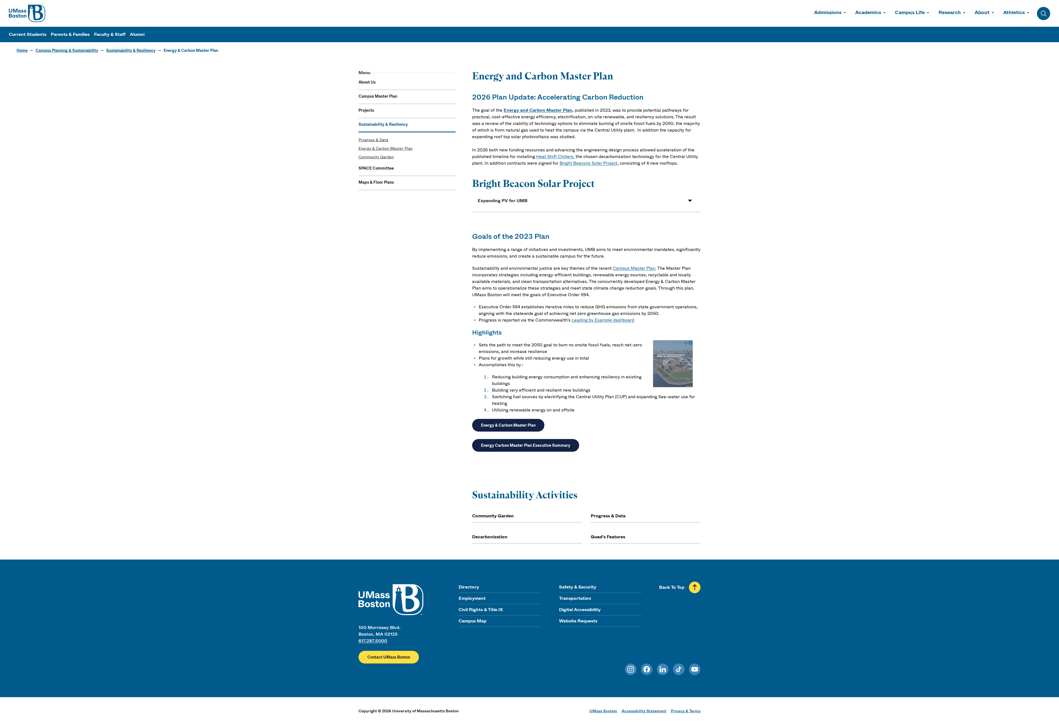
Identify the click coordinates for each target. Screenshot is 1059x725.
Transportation (575, 598)
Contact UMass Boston (388, 657)
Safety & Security (577, 587)
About (982, 12)
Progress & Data (373, 140)
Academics (868, 12)
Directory (469, 587)
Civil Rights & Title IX (481, 609)
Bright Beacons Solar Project (588, 163)
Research (949, 12)
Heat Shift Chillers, (555, 156)
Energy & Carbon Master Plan (386, 148)
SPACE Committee (376, 168)
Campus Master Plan (378, 96)
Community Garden (376, 157)
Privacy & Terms (685, 711)
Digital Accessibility (580, 609)
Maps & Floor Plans (376, 182)
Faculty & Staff (109, 34)
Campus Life (910, 12)
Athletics (1014, 12)
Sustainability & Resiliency (131, 50)
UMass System (603, 711)
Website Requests (578, 621)
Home (22, 50)
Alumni (137, 34)
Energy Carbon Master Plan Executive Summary (525, 445)
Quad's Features (608, 537)
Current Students (27, 34)
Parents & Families (70, 34)
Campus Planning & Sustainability (67, 50)
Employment (472, 598)
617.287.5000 (373, 641)
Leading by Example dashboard (603, 320)
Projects (366, 110)
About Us (367, 82)
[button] (586, 201)
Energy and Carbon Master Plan (538, 110)
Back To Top (671, 587)
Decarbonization (489, 537)
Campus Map (472, 621)
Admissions (827, 12)
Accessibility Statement (644, 711)
